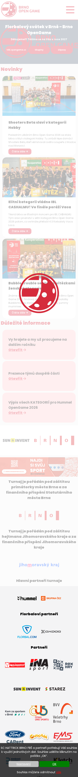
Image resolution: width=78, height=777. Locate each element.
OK (54, 764)
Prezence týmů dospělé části (34, 373)
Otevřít (15, 349)
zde (58, 772)
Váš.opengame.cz (16, 49)
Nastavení (24, 764)
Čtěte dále (19, 151)
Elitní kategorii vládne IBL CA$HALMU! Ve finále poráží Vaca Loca (39, 207)
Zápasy (62, 49)
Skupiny (39, 49)
